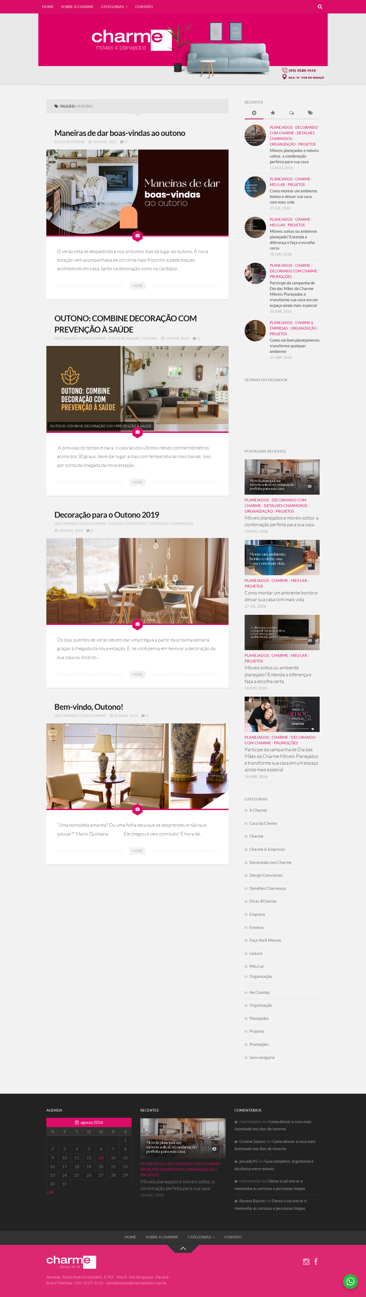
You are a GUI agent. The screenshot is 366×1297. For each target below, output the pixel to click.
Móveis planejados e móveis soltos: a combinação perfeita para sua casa (294, 156)
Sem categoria (262, 1057)
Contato (144, 7)
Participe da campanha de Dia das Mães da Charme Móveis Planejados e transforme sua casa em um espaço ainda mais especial (294, 294)
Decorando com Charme (80, 338)
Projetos (307, 144)
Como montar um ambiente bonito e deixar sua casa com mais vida (293, 196)
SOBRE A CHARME (77, 7)
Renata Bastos (252, 1201)
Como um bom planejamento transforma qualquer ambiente (294, 346)
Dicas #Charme (69, 142)
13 (101, 1157)
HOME (48, 7)
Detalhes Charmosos (171, 523)
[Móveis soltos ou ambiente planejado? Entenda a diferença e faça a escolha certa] (255, 227)
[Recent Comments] (291, 113)
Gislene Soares (252, 1141)
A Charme (258, 810)
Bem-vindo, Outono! (88, 706)
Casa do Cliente (263, 823)
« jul (50, 1191)
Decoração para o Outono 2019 (106, 514)
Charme (302, 179)
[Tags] (310, 113)
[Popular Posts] (272, 113)
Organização (283, 144)
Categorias (112, 7)
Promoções (281, 277)
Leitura (150, 338)
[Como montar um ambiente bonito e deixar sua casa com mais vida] (255, 187)
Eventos (256, 927)
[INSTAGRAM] (306, 1262)
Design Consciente (128, 523)
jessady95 (248, 1161)
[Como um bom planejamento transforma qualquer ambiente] (255, 330)
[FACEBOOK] (316, 1262)
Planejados (281, 127)
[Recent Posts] (254, 113)
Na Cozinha (259, 992)
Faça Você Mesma (265, 940)
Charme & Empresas (267, 849)
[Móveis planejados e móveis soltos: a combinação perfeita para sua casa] (255, 135)
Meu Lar (277, 185)
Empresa (257, 914)
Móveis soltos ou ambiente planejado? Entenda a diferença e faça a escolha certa (278, 674)
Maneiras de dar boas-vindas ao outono (119, 133)
